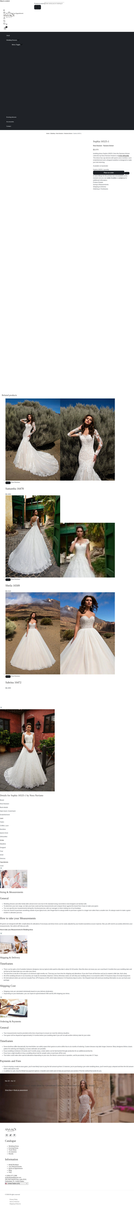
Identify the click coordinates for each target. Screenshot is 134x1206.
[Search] (37, 7)
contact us (121, 178)
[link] (5, 13)
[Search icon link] (4, 21)
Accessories (13, 1152)
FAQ (10, 1172)
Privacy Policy (14, 1199)
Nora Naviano (59, 133)
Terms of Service (14, 1201)
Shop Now (8, 1090)
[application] (18, 40)
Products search (39, 3)
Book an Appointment (16, 1168)
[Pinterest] (14, 1135)
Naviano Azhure (68, 133)
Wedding (53, 133)
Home (47, 133)
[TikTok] (10, 1135)
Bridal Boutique (14, 1164)
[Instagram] (6, 1135)
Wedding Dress (14, 1146)
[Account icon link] (4, 18)
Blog (10, 1170)
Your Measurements (15, 1166)
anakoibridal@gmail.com (13, 1177)
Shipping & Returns (15, 1204)
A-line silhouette (123, 155)
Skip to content (5, 1)
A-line (2, 840)
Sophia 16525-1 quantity (101, 169)
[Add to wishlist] (126, 173)
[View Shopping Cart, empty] (5, 28)
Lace (1, 818)
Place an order (109, 172)
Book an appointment (21, 1090)
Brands (11, 1154)
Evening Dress (13, 1148)
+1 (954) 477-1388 (11, 1175)
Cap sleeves (4, 862)
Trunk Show (12, 1150)
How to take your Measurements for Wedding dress (16, 929)
